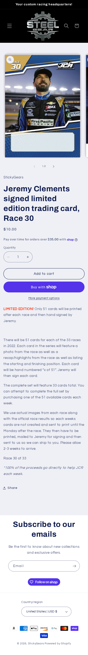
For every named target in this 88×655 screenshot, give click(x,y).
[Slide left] (34, 166)
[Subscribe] (74, 566)
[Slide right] (53, 166)
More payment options (44, 298)
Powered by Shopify (58, 643)
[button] (9, 26)
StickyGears (36, 643)
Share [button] (12, 487)
